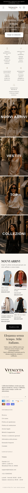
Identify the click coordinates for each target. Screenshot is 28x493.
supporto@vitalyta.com (9, 469)
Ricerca (4, 415)
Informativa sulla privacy (9, 439)
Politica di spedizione (8, 422)
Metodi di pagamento (8, 432)
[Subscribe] (25, 396)
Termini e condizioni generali (11, 435)
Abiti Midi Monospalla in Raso (20, 290)
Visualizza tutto (14, 327)
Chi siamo (5, 418)
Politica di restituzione (9, 425)
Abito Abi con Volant (20, 314)
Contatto (4, 446)
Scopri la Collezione (14, 34)
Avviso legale (6, 429)
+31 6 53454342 (7, 473)
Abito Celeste (5, 287)
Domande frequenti (8, 442)
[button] (3, 7)
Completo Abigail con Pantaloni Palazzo (7, 316)
